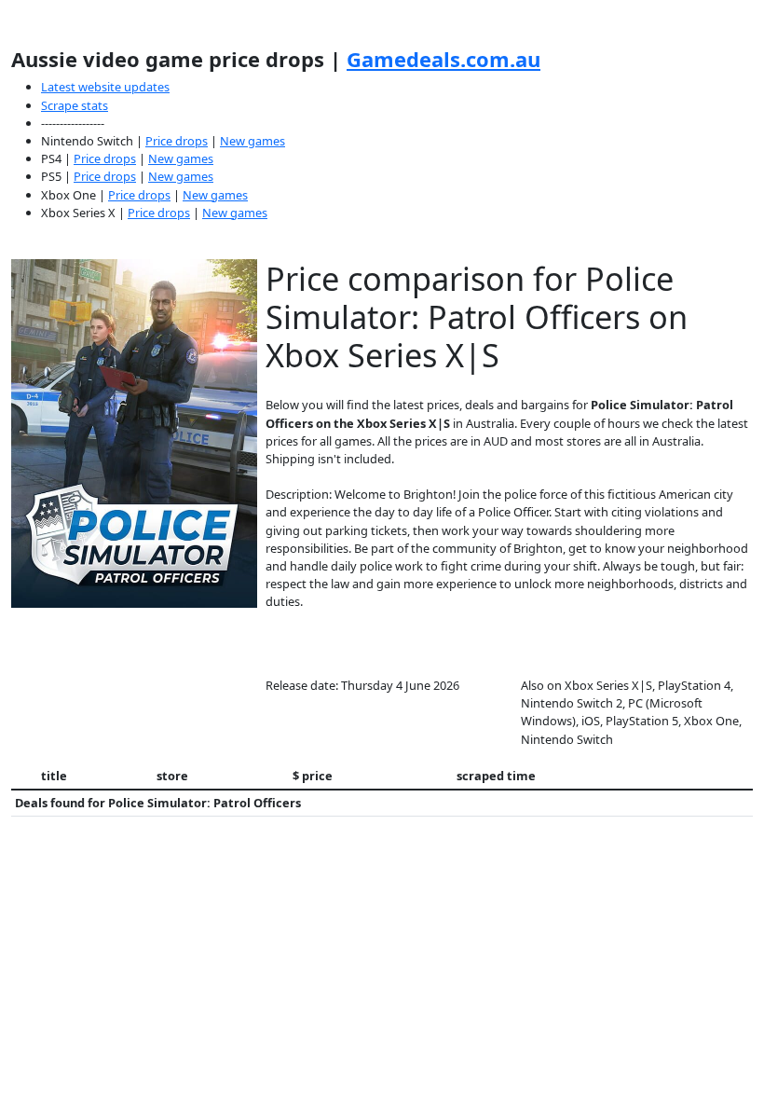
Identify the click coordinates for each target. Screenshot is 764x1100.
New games (252, 140)
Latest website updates (105, 86)
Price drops (176, 140)
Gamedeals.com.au (443, 59)
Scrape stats (74, 105)
